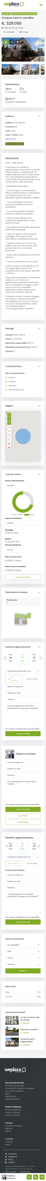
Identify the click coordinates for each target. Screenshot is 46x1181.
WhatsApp (24, 822)
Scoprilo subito (23, 577)
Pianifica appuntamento (18, 646)
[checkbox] (6, 727)
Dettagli (9, 328)
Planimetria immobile (16, 592)
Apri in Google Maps (14, 144)
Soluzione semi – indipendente (28, 1040)
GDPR (37, 729)
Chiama (24, 815)
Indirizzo (9, 116)
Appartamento (18, 14)
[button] (23, 436)
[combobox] (23, 951)
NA (16, 28)
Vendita (6, 14)
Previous (5, 657)
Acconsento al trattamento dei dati (22, 729)
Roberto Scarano (26, 753)
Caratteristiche (13, 366)
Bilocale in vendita (28, 1029)
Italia (21, 135)
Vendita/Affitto (13, 945)
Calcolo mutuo (13, 474)
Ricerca (23, 971)
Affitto (7, 992)
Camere (10, 964)
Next (40, 657)
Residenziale (30, 14)
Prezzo (10, 958)
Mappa (9, 405)
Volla (21, 28)
